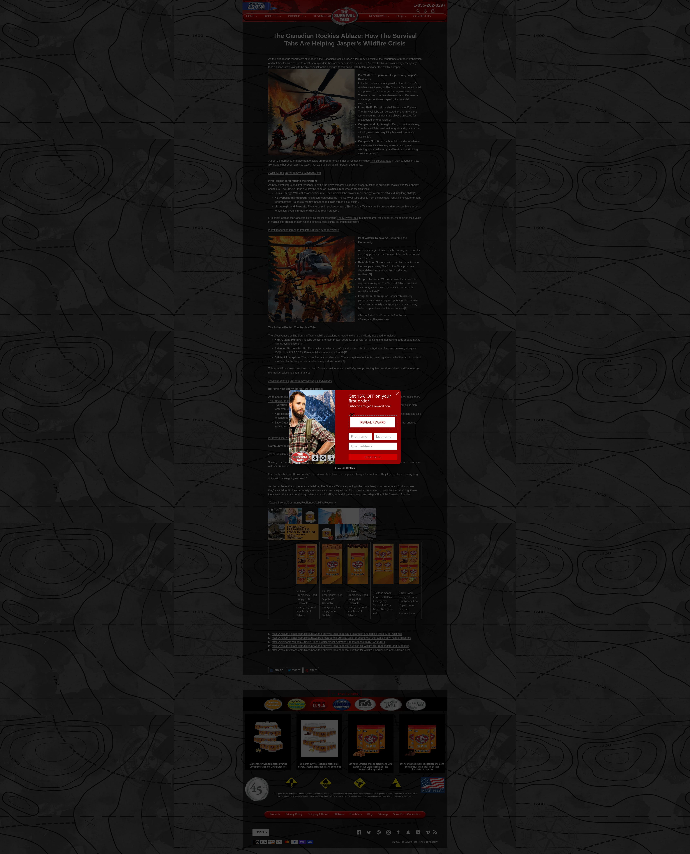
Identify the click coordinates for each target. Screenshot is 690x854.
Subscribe (373, 457)
